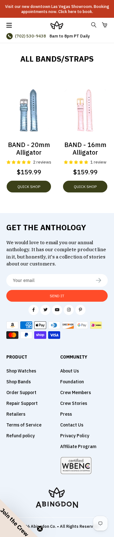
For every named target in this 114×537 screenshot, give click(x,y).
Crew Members (75, 392)
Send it (57, 295)
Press (66, 414)
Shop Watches (21, 371)
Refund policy (20, 436)
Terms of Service (23, 425)
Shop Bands (18, 382)
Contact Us (71, 425)
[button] (19, 518)
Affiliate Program (78, 446)
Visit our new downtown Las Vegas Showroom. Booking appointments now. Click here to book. (57, 9)
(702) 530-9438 (30, 36)
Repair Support (22, 403)
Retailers (15, 414)
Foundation (72, 382)
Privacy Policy (74, 436)
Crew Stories (73, 403)
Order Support (21, 392)
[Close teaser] (40, 529)
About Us (69, 371)
